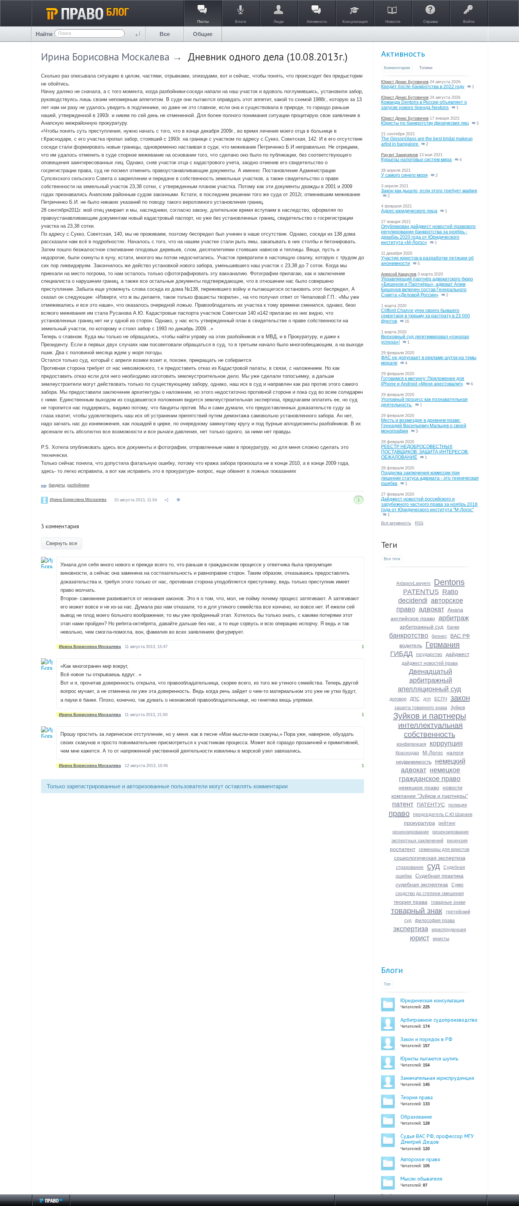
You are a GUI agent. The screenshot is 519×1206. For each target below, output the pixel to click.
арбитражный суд (421, 627)
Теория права (416, 1097)
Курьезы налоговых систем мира (416, 159)
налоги (455, 753)
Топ (387, 984)
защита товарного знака (420, 707)
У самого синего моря (404, 175)
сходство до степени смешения (430, 893)
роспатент (402, 849)
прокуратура (419, 823)
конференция (411, 744)
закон (460, 698)
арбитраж (453, 618)
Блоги (392, 970)
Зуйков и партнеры (429, 716)
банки (453, 627)
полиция (457, 805)
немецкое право (419, 787)
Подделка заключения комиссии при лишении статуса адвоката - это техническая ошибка (430, 478)
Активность (403, 53)
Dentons (449, 582)
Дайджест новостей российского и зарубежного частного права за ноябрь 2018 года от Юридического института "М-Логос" (429, 504)
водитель (410, 645)
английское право (413, 618)
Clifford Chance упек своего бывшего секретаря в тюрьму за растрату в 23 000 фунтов (425, 316)
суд (433, 866)
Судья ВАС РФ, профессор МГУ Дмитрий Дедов (437, 1139)
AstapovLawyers (413, 583)
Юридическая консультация (432, 1000)
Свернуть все (61, 543)
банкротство (408, 635)
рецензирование (410, 832)
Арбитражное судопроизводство (439, 1019)
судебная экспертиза (422, 884)
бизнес (439, 636)
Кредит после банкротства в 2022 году (422, 86)
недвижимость (414, 762)
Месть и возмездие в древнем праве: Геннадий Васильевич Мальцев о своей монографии (423, 426)
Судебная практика (439, 876)
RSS (419, 523)
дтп (427, 699)
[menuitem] (165, 34)
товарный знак (416, 910)
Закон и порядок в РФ (426, 1039)
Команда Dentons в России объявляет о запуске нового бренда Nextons (424, 105)
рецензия (457, 840)
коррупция (446, 743)
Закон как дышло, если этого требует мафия (429, 190)
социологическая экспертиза (429, 858)
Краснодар (407, 753)
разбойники (78, 485)
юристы (441, 938)
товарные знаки (448, 902)
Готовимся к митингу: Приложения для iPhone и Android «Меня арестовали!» (422, 381)
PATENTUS (421, 592)
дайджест (457, 654)
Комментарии (397, 67)
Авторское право (420, 1159)
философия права (435, 920)
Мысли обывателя (421, 1178)
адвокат (431, 609)
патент (402, 804)
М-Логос (432, 753)
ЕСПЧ (440, 699)
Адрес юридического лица (409, 211)
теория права (410, 902)
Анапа (455, 610)
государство (429, 654)
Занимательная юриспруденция (437, 1077)
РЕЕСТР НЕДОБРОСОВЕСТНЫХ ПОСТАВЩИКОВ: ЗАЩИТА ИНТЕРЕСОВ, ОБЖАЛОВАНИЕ (425, 452)
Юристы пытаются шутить (429, 1058)
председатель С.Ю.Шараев (442, 814)
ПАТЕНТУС (431, 805)
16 (406, 321)
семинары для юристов (444, 849)
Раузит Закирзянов (399, 154)
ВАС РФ (460, 636)
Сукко (457, 884)
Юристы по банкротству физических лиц (425, 123)
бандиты (57, 485)
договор (398, 699)
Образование (416, 1116)
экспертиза (410, 929)
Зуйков (458, 707)
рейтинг (447, 823)
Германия (443, 644)
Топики (425, 67)
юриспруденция (449, 929)
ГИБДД (401, 654)
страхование (410, 867)
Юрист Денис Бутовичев (405, 81)
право (399, 813)
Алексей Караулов (398, 274)
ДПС (415, 699)
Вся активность (396, 523)
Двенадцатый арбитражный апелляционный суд (429, 680)
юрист (419, 938)
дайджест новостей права (430, 663)
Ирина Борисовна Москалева (105, 56)
